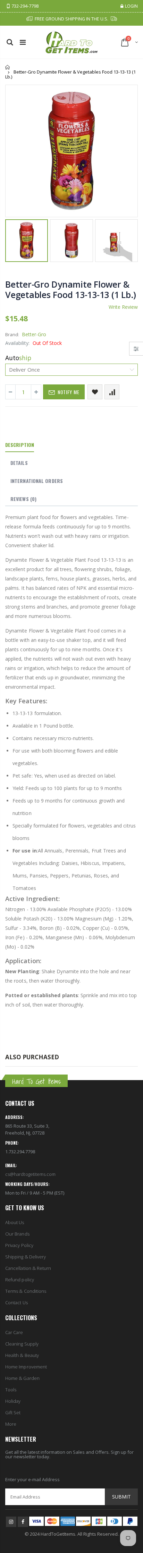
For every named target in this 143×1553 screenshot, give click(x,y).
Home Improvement (26, 1367)
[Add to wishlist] (94, 391)
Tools (10, 1389)
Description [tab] (19, 444)
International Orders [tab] (36, 480)
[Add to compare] (111, 391)
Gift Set (13, 1412)
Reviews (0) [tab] (23, 498)
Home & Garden (22, 1378)
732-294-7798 (25, 6)
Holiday (12, 1401)
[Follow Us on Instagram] (11, 1522)
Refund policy (19, 1279)
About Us (14, 1222)
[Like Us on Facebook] (23, 1522)
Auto (18, 358)
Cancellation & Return (28, 1268)
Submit (121, 1496)
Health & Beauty (22, 1355)
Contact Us (16, 1302)
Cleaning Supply (22, 1344)
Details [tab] (19, 462)
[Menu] (23, 42)
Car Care (14, 1332)
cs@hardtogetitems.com (30, 1174)
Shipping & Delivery (25, 1257)
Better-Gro (34, 334)
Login (131, 6)
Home (7, 67)
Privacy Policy (19, 1245)
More (10, 1424)
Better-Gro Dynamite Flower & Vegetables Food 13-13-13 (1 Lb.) (70, 289)
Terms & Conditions (25, 1291)
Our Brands (17, 1234)
